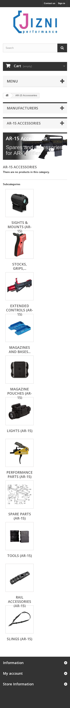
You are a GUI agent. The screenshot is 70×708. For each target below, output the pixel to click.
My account (13, 673)
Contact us (49, 3)
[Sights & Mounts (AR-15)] (19, 203)
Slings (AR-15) (19, 639)
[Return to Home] (7, 95)
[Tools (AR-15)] (19, 536)
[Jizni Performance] (35, 22)
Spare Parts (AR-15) (19, 516)
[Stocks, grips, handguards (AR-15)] (19, 245)
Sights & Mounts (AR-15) (20, 226)
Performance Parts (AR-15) (19, 474)
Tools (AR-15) (19, 555)
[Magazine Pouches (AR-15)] (19, 370)
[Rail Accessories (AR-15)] (19, 578)
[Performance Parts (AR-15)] (19, 453)
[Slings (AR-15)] (19, 619)
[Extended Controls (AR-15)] (19, 286)
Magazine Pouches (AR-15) (19, 393)
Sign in (61, 3)
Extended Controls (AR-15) (19, 310)
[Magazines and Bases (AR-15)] (19, 328)
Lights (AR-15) (19, 430)
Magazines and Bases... (20, 349)
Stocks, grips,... (19, 266)
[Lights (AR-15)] (19, 411)
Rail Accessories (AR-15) (19, 601)
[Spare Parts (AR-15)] (19, 494)
